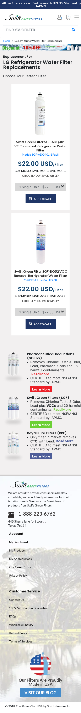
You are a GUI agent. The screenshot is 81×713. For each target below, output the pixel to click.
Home (6, 40)
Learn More (41, 389)
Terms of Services (20, 641)
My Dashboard (18, 542)
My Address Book (20, 559)
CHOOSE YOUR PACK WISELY (40, 175)
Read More (40, 373)
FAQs (12, 616)
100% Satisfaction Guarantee (28, 608)
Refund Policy (18, 633)
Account (16, 533)
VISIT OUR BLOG (40, 692)
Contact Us (16, 599)
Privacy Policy (18, 575)
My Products (17, 550)
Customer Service (24, 591)
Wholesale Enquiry (21, 624)
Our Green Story (20, 567)
